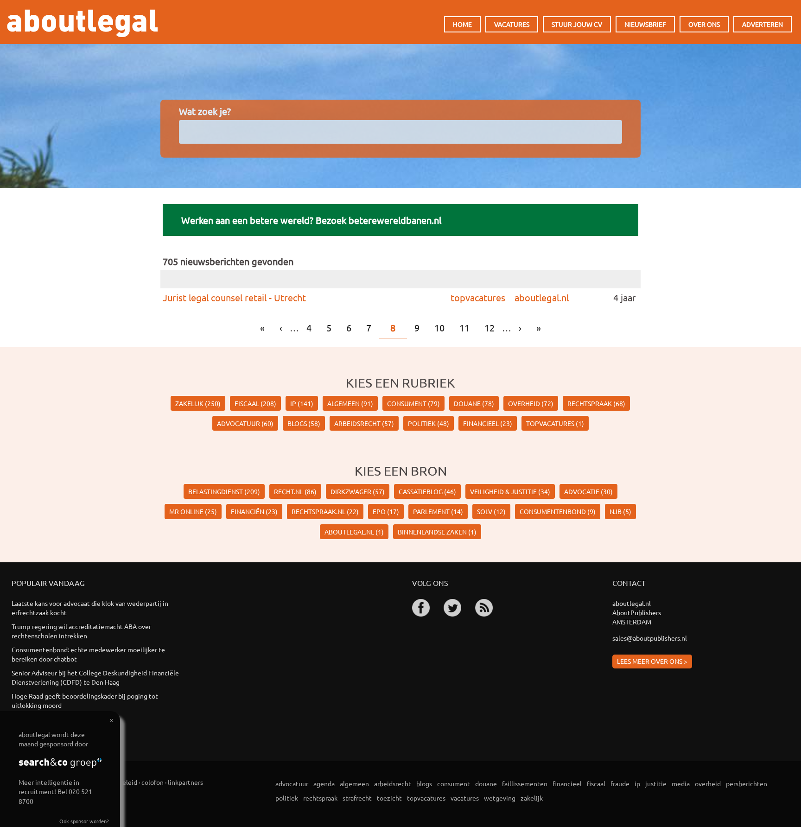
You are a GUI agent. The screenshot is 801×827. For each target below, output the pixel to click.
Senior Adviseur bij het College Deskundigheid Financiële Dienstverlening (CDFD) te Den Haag (95, 677)
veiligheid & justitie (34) (510, 491)
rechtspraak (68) (596, 403)
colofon (152, 782)
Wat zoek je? (205, 111)
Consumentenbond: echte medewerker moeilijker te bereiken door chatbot (88, 654)
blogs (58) (303, 423)
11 (464, 327)
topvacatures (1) (555, 423)
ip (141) (301, 403)
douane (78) (474, 403)
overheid (708, 783)
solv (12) (491, 511)
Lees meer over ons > (652, 661)
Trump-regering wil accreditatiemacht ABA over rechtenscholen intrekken (81, 631)
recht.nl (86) (295, 491)
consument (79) (413, 403)
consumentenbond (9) (558, 511)
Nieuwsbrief (645, 24)
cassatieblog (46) (427, 491)
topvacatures (478, 297)
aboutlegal (82, 23)
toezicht (389, 798)
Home (462, 24)
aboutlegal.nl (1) (354, 532)
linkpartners (185, 782)
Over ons (704, 24)
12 (489, 327)
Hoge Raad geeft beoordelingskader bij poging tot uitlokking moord (85, 700)
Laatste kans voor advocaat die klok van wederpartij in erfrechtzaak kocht (90, 608)
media (681, 783)
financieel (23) (487, 423)
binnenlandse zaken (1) (437, 532)
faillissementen (524, 783)
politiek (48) (428, 423)
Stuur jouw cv (577, 24)
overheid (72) (530, 403)
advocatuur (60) (245, 423)
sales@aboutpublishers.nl (649, 638)
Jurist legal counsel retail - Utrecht (234, 297)
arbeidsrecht (392, 783)
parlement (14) (438, 511)
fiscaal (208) (255, 403)
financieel (567, 783)
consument (453, 783)
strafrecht (357, 798)
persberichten (746, 783)
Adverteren (762, 24)
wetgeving (499, 798)
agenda (324, 783)
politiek (286, 798)
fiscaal (596, 783)
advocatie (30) (588, 491)
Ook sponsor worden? (83, 821)
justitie (656, 783)
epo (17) (386, 511)
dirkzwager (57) (358, 491)
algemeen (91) (350, 403)
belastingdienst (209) (224, 491)
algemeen (354, 783)
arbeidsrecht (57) (364, 423)
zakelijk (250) (198, 403)
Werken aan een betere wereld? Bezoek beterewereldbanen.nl (311, 220)
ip (637, 783)
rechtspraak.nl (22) (325, 511)
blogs (424, 783)
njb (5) (620, 511)
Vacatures (511, 24)
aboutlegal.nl (542, 297)
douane (486, 783)
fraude (619, 783)
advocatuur (291, 783)
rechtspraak (320, 798)
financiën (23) (254, 511)
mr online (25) (193, 511)
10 (439, 327)
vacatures (465, 798)
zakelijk (532, 798)
